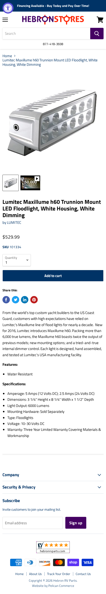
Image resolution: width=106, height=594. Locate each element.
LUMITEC (14, 222)
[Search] (97, 33)
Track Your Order (58, 573)
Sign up (75, 523)
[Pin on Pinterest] (34, 299)
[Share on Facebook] (6, 299)
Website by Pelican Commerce (53, 585)
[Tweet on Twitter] (15, 299)
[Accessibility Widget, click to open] (8, 8)
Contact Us (83, 573)
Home (7, 56)
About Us (35, 573)
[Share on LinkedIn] (24, 299)
